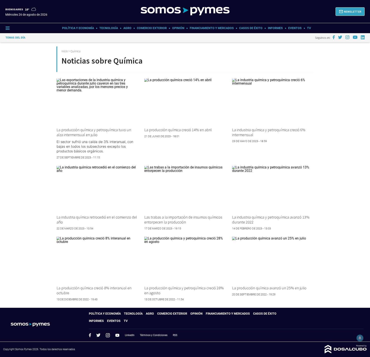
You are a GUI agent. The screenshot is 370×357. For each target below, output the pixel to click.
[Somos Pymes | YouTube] (355, 37)
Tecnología (108, 28)
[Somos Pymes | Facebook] (334, 37)
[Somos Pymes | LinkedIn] (363, 37)
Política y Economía (78, 28)
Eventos (295, 28)
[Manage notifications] (360, 338)
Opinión (178, 28)
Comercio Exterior (152, 28)
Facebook (90, 335)
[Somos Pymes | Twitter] (340, 37)
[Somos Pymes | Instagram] (347, 37)
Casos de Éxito (251, 28)
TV (309, 28)
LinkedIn (129, 335)
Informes (275, 28)
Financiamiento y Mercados (212, 28)
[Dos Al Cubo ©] (346, 352)
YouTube (117, 335)
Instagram (108, 335)
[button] (350, 11)
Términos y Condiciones (153, 335)
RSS (175, 335)
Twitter (98, 335)
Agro (127, 28)
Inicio (64, 51)
